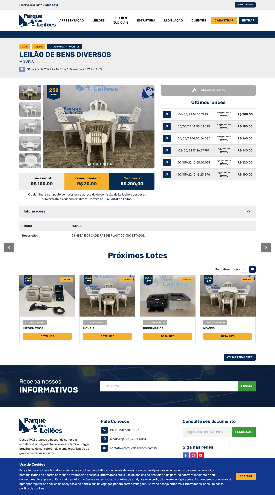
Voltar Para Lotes (239, 357)
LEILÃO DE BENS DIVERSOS (65, 54)
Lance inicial (42, 178)
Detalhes (47, 336)
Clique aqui (50, 4)
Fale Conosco (115, 421)
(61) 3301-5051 (129, 430)
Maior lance (132, 178)
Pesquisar (243, 432)
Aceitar (245, 476)
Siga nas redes (198, 447)
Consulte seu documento (209, 421)
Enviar (246, 386)
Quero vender (245, 4)
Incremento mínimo (87, 178)
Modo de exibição (227, 269)
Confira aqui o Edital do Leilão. (110, 199)
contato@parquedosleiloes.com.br (133, 448)
